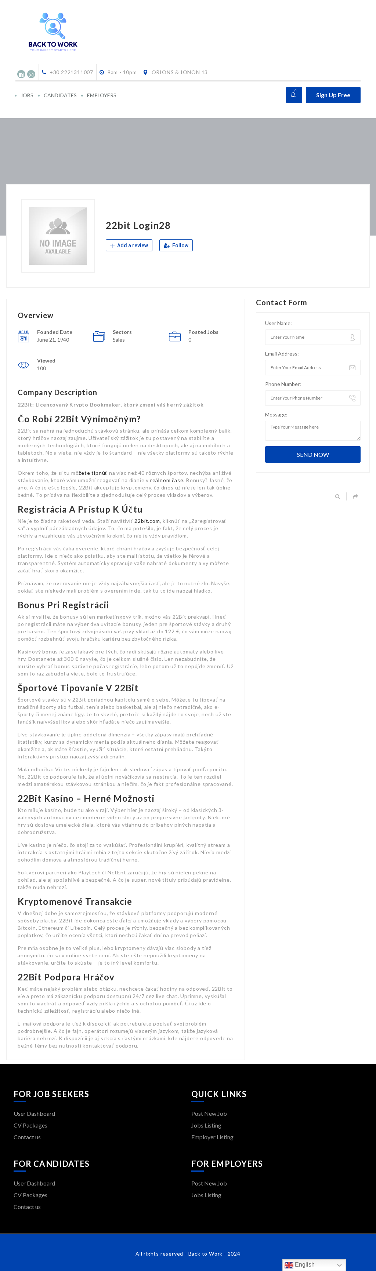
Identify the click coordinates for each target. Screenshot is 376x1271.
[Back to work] (67, 32)
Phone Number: (283, 384)
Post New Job (209, 1113)
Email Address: (282, 353)
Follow (179, 245)
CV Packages (30, 1125)
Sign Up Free (333, 94)
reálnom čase (167, 480)
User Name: (278, 323)
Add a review (132, 245)
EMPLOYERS (101, 95)
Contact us (27, 1136)
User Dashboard (34, 1113)
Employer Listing (212, 1136)
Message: (276, 414)
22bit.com (147, 521)
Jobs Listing (206, 1125)
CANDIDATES (60, 95)
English (304, 1264)
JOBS (27, 95)
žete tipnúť (93, 473)
